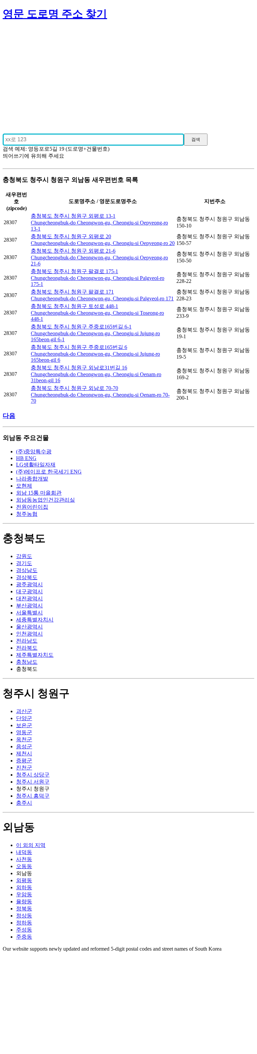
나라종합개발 (32, 479)
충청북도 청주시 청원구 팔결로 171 (72, 292)
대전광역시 (29, 598)
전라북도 (26, 648)
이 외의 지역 (31, 845)
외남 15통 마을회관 (39, 493)
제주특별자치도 (35, 655)
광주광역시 (29, 584)
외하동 (24, 887)
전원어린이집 (32, 507)
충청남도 (26, 662)
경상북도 (26, 577)
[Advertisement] (128, 74)
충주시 (24, 803)
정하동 (24, 922)
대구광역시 (29, 591)
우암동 (24, 894)
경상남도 (26, 570)
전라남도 (26, 641)
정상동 (24, 915)
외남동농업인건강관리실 (45, 500)
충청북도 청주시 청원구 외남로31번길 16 (79, 367)
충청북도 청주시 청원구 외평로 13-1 (73, 216)
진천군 (24, 767)
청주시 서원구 (33, 782)
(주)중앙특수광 (34, 451)
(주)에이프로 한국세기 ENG (49, 471)
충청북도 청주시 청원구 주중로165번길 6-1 (81, 327)
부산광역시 (29, 605)
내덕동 (24, 852)
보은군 (24, 725)
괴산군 (24, 711)
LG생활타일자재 (36, 464)
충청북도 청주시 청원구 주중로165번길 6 (79, 347)
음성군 (24, 746)
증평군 (24, 760)
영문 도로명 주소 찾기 (55, 14)
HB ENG (26, 458)
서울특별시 (29, 612)
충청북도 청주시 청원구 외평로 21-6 (73, 251)
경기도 (24, 563)
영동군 (24, 732)
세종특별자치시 (35, 619)
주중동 (24, 937)
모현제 (24, 486)
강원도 (24, 556)
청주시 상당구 (33, 774)
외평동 (24, 880)
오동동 (24, 866)
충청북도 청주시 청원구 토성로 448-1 (74, 306)
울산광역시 (29, 627)
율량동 (24, 901)
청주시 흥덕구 (33, 796)
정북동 (24, 908)
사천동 (24, 859)
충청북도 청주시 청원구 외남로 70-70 (74, 388)
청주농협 (26, 514)
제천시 (24, 753)
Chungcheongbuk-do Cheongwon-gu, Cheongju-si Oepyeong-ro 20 (103, 243)
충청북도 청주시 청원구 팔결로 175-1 (74, 271)
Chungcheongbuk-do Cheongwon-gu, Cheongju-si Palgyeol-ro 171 (102, 298)
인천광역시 (29, 634)
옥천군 (24, 739)
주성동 (24, 930)
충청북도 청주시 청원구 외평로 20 (71, 236)
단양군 (24, 718)
